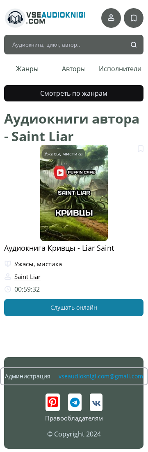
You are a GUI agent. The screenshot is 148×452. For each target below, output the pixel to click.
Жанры (27, 68)
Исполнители (120, 68)
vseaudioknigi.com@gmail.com (101, 376)
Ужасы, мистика (63, 153)
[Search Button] (134, 45)
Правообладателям (74, 418)
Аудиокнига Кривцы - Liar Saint (59, 248)
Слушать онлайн (73, 307)
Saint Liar (27, 276)
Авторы (74, 68)
